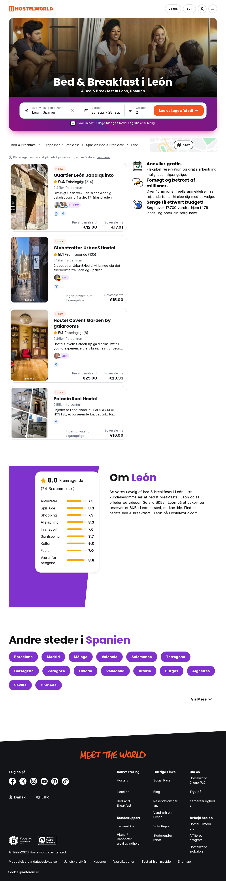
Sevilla (20, 685)
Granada (48, 685)
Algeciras (201, 671)
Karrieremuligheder (202, 803)
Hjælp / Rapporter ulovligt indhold (128, 839)
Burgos (171, 671)
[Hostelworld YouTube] (44, 781)
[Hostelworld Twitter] (22, 781)
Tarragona (175, 657)
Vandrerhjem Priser (162, 815)
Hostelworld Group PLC (198, 780)
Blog (156, 792)
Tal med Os (125, 826)
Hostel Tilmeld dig (200, 826)
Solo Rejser (162, 826)
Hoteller (123, 792)
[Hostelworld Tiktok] (65, 781)
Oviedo (85, 671)
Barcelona (23, 657)
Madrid (53, 657)
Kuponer (100, 861)
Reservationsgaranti (165, 803)
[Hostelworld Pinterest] (54, 781)
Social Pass (161, 780)
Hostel (59, 168)
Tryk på (195, 792)
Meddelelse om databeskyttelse (33, 861)
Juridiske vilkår (75, 861)
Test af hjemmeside (156, 861)
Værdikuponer (123, 861)
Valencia (109, 657)
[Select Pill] (202, 8)
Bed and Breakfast (124, 803)
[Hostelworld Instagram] (33, 781)
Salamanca (142, 657)
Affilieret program (196, 838)
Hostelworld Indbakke (198, 849)
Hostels (122, 780)
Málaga (80, 657)
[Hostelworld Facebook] (12, 781)
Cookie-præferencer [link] (23, 872)
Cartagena (24, 671)
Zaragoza (56, 671)
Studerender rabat (162, 838)
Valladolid (115, 671)
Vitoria (145, 671)
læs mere (103, 157)
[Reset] (73, 110)
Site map (184, 861)
